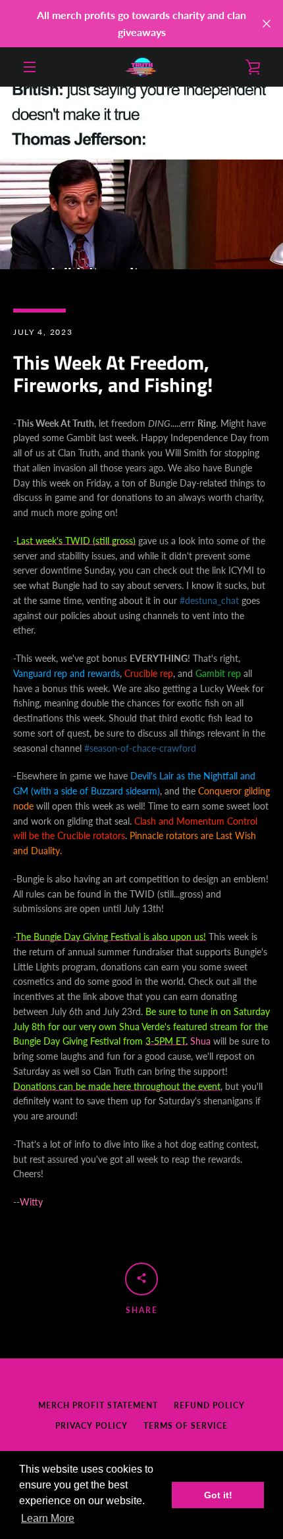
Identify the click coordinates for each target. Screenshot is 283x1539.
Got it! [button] (218, 1495)
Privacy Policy (91, 1426)
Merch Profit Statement (98, 1405)
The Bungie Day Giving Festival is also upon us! (111, 936)
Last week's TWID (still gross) (76, 540)
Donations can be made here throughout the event (116, 1086)
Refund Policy (209, 1405)
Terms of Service (185, 1426)
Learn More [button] (47, 1518)
